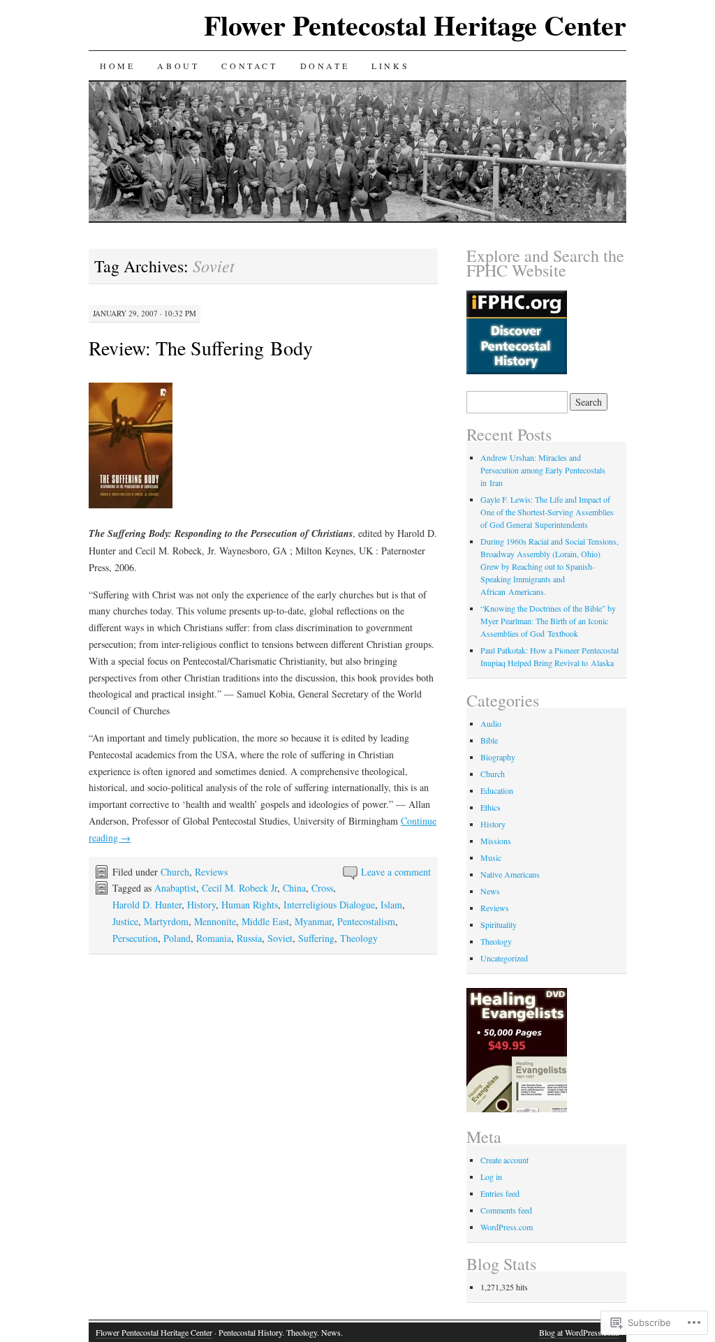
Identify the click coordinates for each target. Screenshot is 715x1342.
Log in (491, 1176)
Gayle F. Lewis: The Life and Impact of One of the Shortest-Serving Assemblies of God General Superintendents (547, 512)
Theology (359, 938)
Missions (495, 840)
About (178, 65)
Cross (322, 887)
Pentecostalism (366, 921)
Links (390, 65)
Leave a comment (396, 871)
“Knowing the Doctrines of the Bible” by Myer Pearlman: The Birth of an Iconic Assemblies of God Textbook (548, 621)
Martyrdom (166, 921)
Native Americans (510, 874)
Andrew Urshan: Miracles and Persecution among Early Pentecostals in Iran (542, 470)
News (490, 891)
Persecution (135, 938)
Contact (249, 65)
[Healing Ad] (516, 1108)
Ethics (490, 807)
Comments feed (506, 1210)
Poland (177, 938)
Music (490, 857)
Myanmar (313, 921)
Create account (504, 1159)
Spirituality (498, 924)
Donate (325, 65)
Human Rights (249, 904)
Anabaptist (175, 887)
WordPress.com (506, 1226)
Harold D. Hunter (147, 904)
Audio (490, 723)
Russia (249, 938)
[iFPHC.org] (516, 370)
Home (117, 65)
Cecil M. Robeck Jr (239, 887)
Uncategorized (504, 958)
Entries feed (499, 1193)
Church (175, 871)
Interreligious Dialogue (329, 904)
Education (496, 790)
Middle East (265, 921)
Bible (489, 740)
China (294, 887)
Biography (497, 756)
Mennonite (215, 921)
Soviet (280, 938)
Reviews (211, 871)
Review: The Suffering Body (201, 347)
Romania (213, 938)
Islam (391, 904)
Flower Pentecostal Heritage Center (415, 24)
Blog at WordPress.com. (579, 1332)
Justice (125, 921)
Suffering (316, 938)
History (201, 904)
